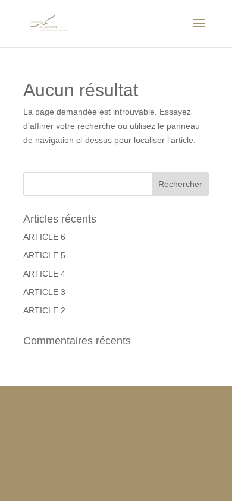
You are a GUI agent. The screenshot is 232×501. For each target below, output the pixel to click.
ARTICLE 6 (44, 237)
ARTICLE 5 (44, 255)
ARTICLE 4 (44, 273)
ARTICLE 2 (44, 310)
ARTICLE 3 (44, 292)
